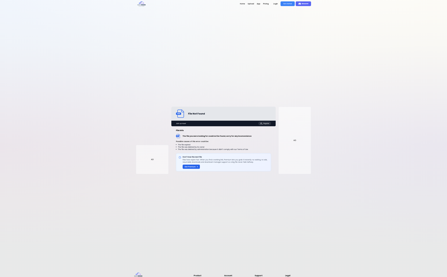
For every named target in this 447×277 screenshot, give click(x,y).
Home (242, 4)
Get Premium (190, 167)
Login (275, 4)
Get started (287, 4)
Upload (251, 4)
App (258, 4)
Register (266, 123)
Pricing (266, 4)
